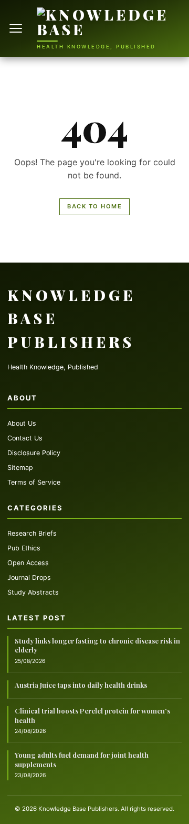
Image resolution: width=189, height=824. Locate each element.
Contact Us (25, 438)
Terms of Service (33, 482)
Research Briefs (32, 533)
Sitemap (20, 467)
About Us (21, 423)
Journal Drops (29, 577)
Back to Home (94, 206)
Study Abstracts (33, 592)
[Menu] (16, 28)
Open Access (28, 563)
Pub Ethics (23, 548)
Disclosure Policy (33, 453)
